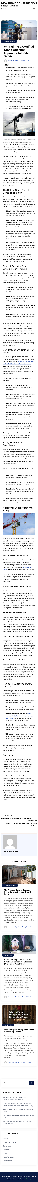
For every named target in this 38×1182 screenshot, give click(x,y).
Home (5, 1153)
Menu (3, 8)
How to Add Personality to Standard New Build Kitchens (21, 825)
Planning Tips (8, 955)
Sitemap (28, 1179)
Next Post (31, 820)
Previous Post (8, 815)
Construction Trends (9, 41)
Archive (5, 1138)
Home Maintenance (9, 1157)
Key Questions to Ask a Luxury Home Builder (16, 818)
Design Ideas (7, 1146)
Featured (6, 1149)
